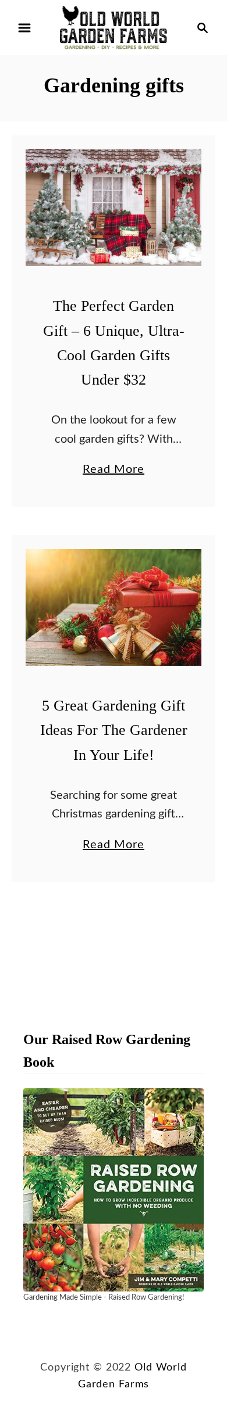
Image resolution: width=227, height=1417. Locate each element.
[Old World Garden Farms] (113, 27)
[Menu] (24, 28)
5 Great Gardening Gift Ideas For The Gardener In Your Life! (113, 730)
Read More (113, 471)
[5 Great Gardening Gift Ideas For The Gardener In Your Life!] (113, 607)
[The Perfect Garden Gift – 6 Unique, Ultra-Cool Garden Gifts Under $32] (113, 207)
